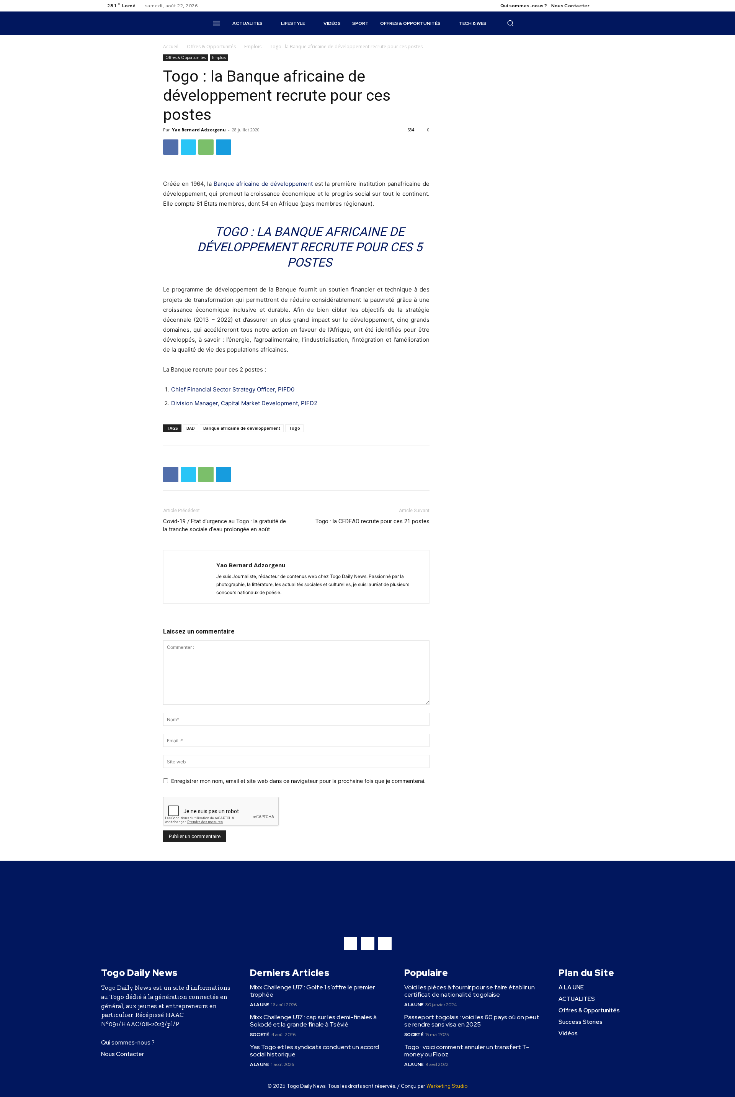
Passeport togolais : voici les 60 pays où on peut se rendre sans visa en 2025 (471, 1020)
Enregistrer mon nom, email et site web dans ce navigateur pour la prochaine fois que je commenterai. (298, 781)
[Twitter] (620, 5)
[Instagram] (611, 5)
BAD (190, 428)
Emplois (252, 46)
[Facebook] (601, 5)
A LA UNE (259, 1005)
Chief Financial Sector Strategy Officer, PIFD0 (232, 389)
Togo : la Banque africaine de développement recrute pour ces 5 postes (309, 247)
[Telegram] (223, 147)
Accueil (170, 46)
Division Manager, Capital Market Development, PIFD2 (244, 403)
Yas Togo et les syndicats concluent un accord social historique (314, 1050)
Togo (294, 428)
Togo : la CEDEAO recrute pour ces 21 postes (372, 521)
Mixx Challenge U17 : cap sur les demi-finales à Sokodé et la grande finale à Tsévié (313, 1020)
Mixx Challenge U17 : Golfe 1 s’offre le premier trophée (312, 991)
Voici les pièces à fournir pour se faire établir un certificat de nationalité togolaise (469, 991)
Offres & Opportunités (211, 46)
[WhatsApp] (206, 147)
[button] (510, 23)
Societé (259, 1035)
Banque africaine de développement (263, 183)
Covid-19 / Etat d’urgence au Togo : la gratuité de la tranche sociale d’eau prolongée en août (224, 525)
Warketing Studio (446, 1086)
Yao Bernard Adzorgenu (199, 130)
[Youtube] (629, 5)
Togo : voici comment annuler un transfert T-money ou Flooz (466, 1050)
